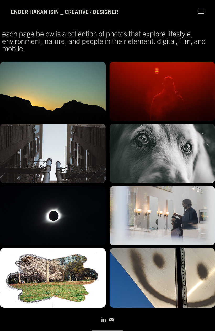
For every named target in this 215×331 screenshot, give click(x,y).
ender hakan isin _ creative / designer (64, 11)
